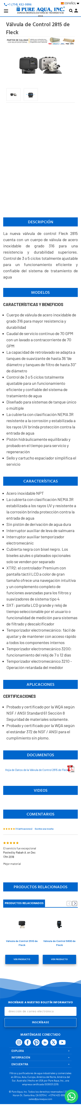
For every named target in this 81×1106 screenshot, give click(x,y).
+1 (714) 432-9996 (57, 1095)
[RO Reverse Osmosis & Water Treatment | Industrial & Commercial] (40, 3)
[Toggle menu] (9, 14)
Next (74, 903)
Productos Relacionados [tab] (24, 903)
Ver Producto (22, 959)
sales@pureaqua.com (40, 1099)
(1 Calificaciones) (24, 829)
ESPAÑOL (71, 3)
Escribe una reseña (44, 829)
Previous (69, 903)
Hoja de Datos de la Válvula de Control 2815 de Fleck (37, 770)
